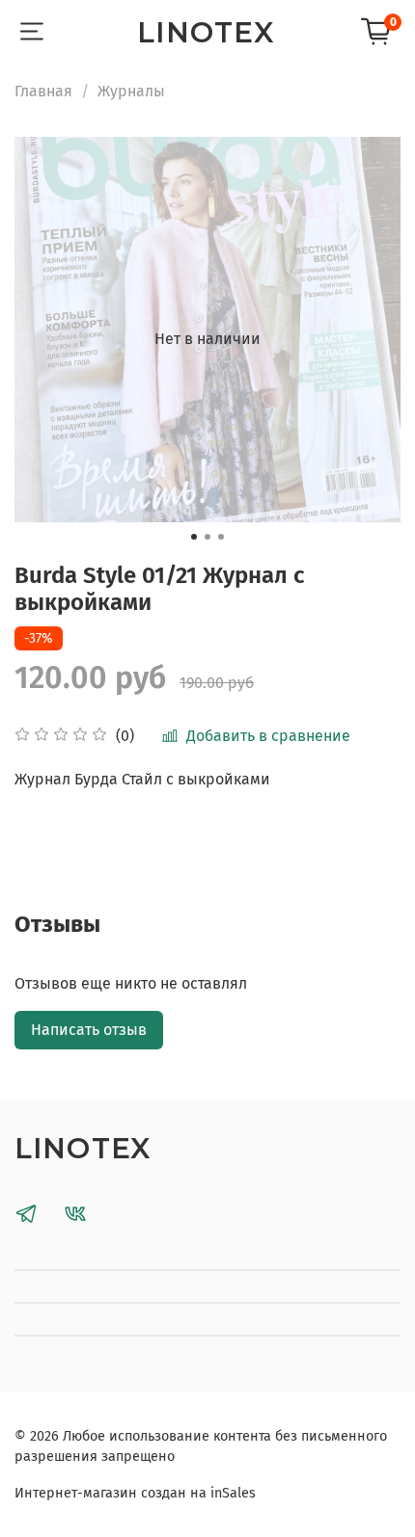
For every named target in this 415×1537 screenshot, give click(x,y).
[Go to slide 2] (207, 537)
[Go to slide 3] (221, 537)
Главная (43, 91)
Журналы (131, 91)
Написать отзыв (89, 1029)
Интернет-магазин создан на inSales (135, 1493)
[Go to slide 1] (194, 537)
